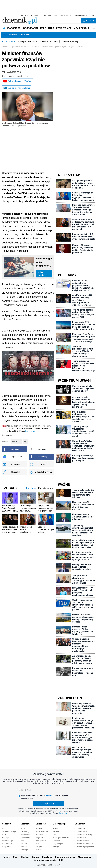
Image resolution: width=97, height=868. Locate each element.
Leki (54, 834)
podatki (34, 47)
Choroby (56, 841)
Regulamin (47, 857)
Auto (23, 828)
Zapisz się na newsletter (19, 88)
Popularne (31, 488)
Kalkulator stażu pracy (83, 834)
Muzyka (39, 847)
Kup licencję (30, 431)
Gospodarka (10, 34)
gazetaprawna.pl (80, 15)
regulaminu (50, 795)
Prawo (55, 828)
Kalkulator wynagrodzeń (84, 847)
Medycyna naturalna (61, 838)
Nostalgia (21, 41)
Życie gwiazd (41, 841)
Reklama (25, 857)
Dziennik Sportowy (70, 41)
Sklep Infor (6, 847)
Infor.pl (4, 828)
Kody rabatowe (42, 831)
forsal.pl (34, 15)
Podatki (25, 34)
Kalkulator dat (80, 828)
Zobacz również (41, 273)
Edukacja (39, 834)
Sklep (91, 15)
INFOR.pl (24, 15)
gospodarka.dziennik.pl (20, 47)
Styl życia (56, 847)
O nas (16, 857)
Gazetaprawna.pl (9, 831)
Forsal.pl (5, 838)
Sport (23, 841)
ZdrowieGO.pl (65, 15)
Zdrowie (24, 844)
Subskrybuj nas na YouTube (20, 81)
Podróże (24, 847)
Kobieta (39, 828)
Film (37, 844)
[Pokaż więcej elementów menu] (93, 28)
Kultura (39, 850)
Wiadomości (25, 838)
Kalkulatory (80, 824)
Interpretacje (7, 844)
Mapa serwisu (84, 857)
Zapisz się (48, 803)
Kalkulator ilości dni (82, 831)
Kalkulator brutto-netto (84, 844)
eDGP (4, 834)
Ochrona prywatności (65, 857)
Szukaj (90, 21)
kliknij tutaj (63, 813)
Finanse (56, 831)
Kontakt (6, 857)
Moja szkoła (40, 838)
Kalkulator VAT (80, 838)
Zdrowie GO (33, 41)
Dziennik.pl (26, 824)
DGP (55, 15)
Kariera (35, 857)
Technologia (25, 831)
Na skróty (6, 824)
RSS (61, 860)
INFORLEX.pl (46, 15)
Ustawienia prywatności (45, 860)
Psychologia (58, 844)
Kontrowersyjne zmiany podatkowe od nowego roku (44, 262)
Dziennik (5, 47)
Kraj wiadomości (46, 488)
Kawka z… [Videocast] (50, 41)
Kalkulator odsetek (82, 841)
